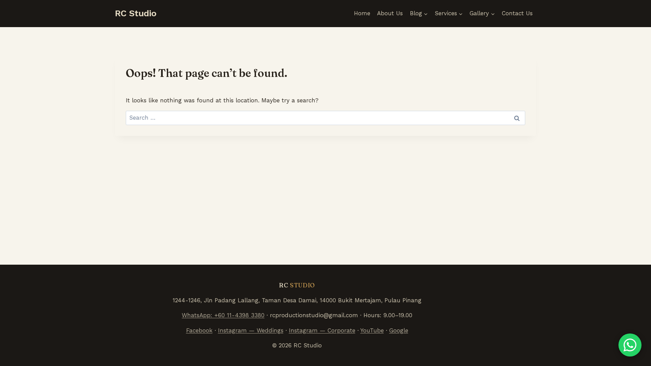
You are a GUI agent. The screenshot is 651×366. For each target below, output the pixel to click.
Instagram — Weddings (250, 330)
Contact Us (517, 13)
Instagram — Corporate (322, 330)
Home (362, 13)
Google (398, 330)
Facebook (199, 330)
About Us (390, 13)
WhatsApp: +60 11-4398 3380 (223, 315)
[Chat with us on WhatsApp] (630, 345)
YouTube (372, 330)
